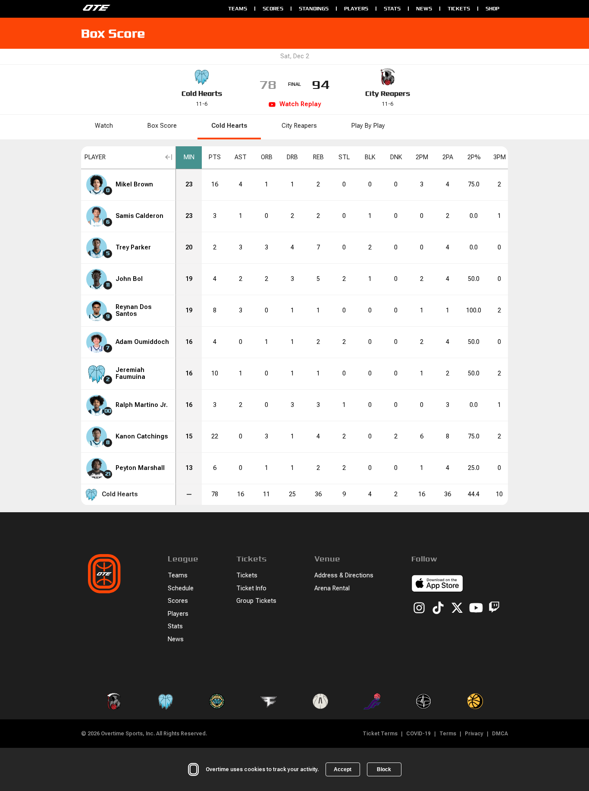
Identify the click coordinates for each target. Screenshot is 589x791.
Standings (314, 8)
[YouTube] (476, 608)
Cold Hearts (202, 93)
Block (384, 769)
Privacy (474, 734)
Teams (237, 8)
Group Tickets (256, 601)
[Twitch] (494, 608)
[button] (128, 157)
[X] (457, 608)
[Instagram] (419, 608)
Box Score (162, 125)
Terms (447, 734)
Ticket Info (251, 588)
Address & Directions (343, 575)
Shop (492, 8)
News (424, 8)
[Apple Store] (437, 584)
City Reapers (387, 93)
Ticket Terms (380, 734)
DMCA (500, 734)
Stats (392, 8)
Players (356, 8)
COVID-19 (418, 734)
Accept (342, 769)
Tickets (459, 8)
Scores (273, 8)
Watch (104, 125)
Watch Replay (300, 104)
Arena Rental (332, 588)
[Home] (150, 8)
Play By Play (368, 125)
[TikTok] (438, 608)
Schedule (181, 588)
